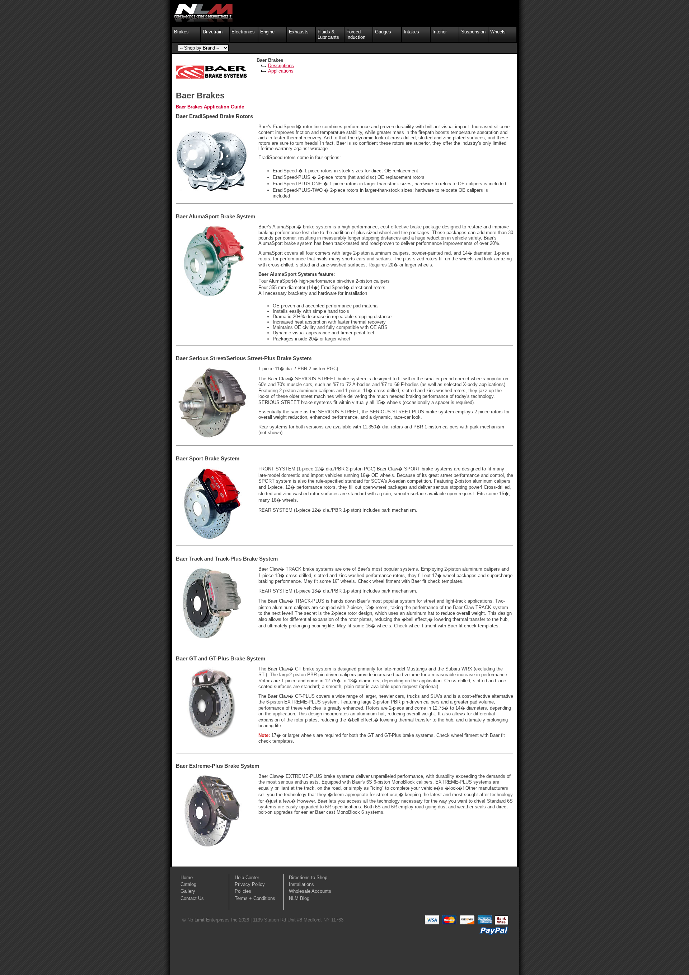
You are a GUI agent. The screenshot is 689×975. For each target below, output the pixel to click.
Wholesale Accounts (310, 891)
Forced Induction (355, 34)
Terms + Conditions (255, 898)
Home (187, 877)
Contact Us (192, 898)
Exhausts (299, 31)
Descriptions (281, 65)
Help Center (247, 877)
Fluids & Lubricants (328, 34)
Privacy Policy (250, 884)
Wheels (498, 31)
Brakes (181, 31)
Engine (267, 31)
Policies (243, 891)
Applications (281, 71)
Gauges (383, 31)
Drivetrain (212, 31)
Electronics (243, 31)
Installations (301, 884)
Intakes (411, 31)
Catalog (188, 884)
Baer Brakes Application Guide (210, 107)
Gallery (188, 891)
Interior (439, 31)
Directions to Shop (308, 877)
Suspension (473, 31)
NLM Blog (299, 898)
